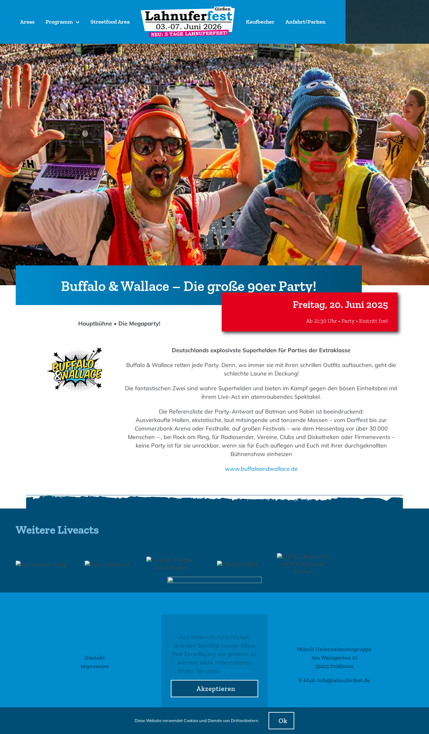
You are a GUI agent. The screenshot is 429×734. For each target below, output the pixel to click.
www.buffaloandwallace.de (261, 468)
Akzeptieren (216, 688)
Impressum (235, 671)
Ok (283, 721)
